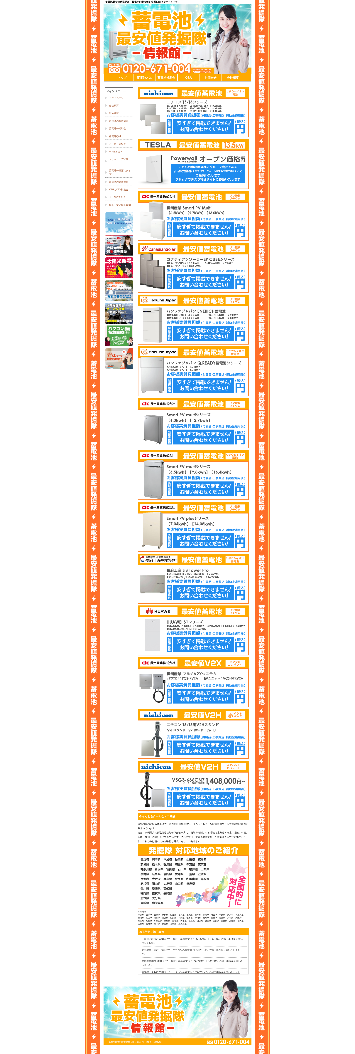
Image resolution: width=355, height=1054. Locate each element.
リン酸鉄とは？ (117, 197)
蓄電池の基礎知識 (118, 121)
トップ (122, 77)
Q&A (188, 77)
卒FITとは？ (115, 151)
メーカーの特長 (117, 143)
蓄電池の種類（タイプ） (120, 172)
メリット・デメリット (120, 161)
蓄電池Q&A (115, 136)
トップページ (116, 97)
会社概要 (233, 77)
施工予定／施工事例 (120, 205)
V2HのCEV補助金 (118, 189)
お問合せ (211, 77)
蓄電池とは (144, 77)
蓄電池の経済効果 (118, 181)
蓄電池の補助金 (117, 128)
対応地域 (114, 113)
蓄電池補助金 (166, 77)
